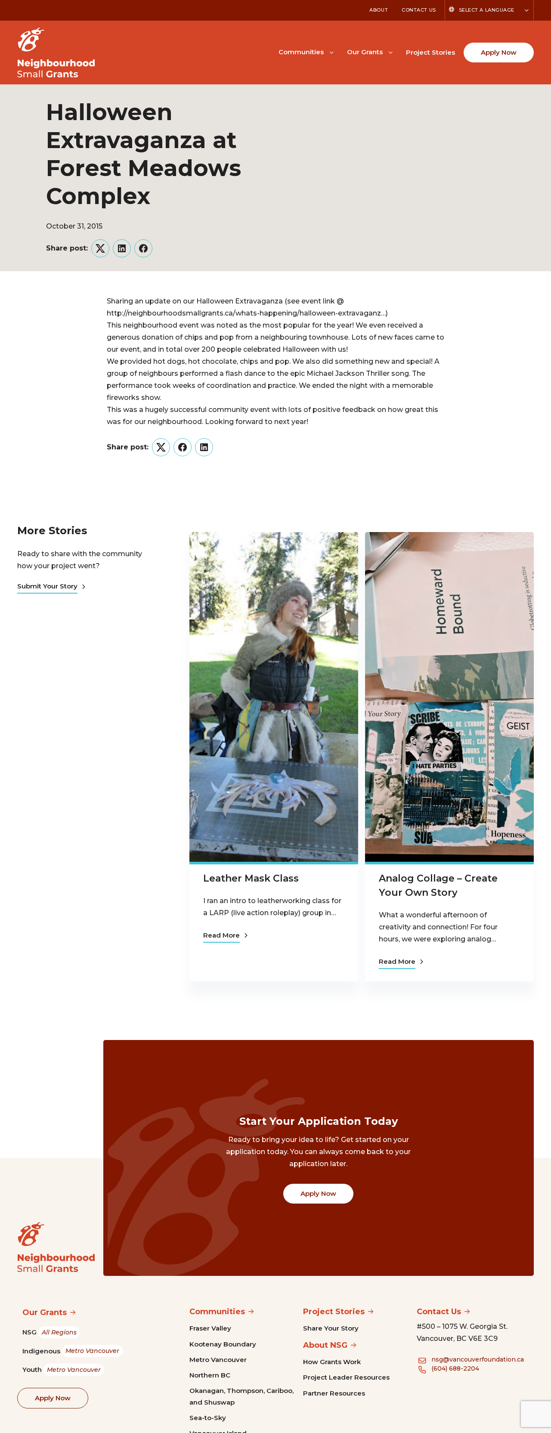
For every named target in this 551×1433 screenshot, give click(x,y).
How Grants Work (332, 1362)
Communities (301, 52)
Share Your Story (331, 1328)
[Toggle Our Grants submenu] (390, 51)
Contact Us (419, 10)
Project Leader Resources (346, 1377)
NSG (49, 1332)
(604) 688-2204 (455, 1368)
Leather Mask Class (251, 878)
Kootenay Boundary (222, 1344)
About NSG (325, 1345)
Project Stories (430, 52)
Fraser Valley (210, 1328)
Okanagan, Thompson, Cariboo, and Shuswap (241, 1396)
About (378, 10)
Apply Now (499, 52)
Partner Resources (334, 1393)
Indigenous (70, 1351)
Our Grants (365, 52)
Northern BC (209, 1375)
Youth (61, 1369)
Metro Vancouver (218, 1360)
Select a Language (486, 10)
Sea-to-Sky (207, 1418)
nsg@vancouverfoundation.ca (477, 1359)
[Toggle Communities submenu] (331, 51)
